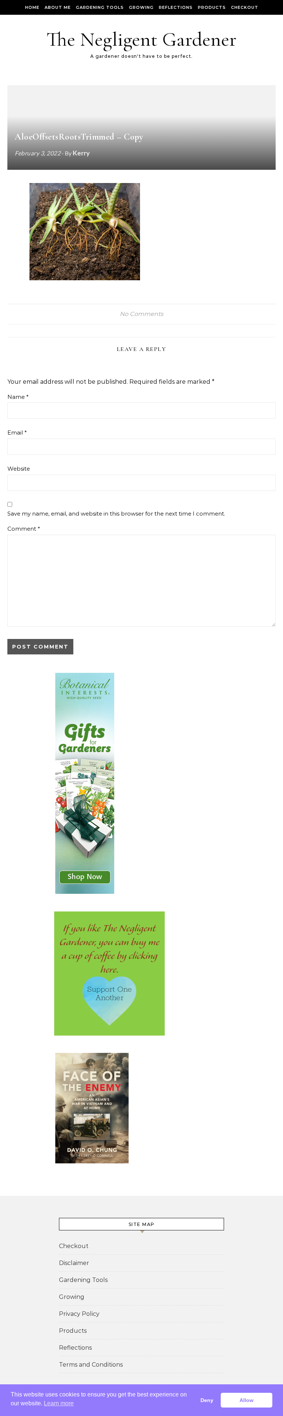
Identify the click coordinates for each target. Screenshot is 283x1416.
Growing (141, 7)
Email (17, 432)
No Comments (141, 313)
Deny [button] (206, 1400)
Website (18, 468)
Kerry (81, 153)
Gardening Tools (100, 7)
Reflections (176, 7)
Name (18, 396)
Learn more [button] (59, 1403)
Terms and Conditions (91, 1364)
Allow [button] (247, 1400)
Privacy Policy (79, 1313)
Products (212, 7)
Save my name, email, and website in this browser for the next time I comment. (116, 513)
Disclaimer (74, 1262)
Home (32, 7)
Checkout (244, 7)
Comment (23, 528)
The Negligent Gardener (141, 39)
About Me (58, 7)
